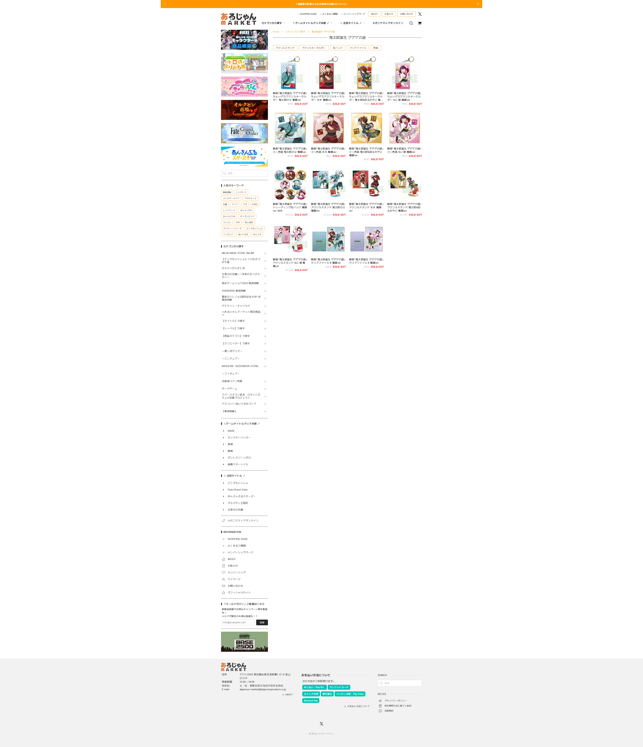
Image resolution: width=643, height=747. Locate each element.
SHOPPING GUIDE (308, 14)
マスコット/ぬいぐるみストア (239, 403)
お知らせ (388, 14)
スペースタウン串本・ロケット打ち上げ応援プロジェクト (241, 396)
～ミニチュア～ (231, 358)
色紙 (375, 48)
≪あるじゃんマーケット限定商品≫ (241, 313)
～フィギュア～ (231, 373)
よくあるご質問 (330, 14)
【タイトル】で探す (233, 321)
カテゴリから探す (272, 23)
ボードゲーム (229, 388)
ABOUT (374, 14)
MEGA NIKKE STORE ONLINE (238, 253)
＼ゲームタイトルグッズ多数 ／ (311, 23)
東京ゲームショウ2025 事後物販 (241, 283)
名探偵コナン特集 (232, 381)
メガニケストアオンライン (387, 23)
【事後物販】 (229, 411)
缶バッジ (337, 48)
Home (276, 31)
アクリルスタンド (285, 48)
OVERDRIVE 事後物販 (234, 290)
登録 (262, 622)
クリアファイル (358, 48)
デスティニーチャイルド (236, 306)
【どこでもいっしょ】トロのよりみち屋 (241, 261)
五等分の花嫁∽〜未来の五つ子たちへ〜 (241, 276)
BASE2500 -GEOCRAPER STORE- (240, 366)
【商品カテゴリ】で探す (236, 336)
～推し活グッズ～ (232, 351)
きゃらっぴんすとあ (233, 268)
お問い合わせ (406, 14)
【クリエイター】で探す (236, 343)
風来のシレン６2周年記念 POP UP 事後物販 (241, 298)
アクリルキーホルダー (314, 48)
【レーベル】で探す (233, 328)
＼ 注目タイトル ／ (351, 23)
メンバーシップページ (354, 14)
